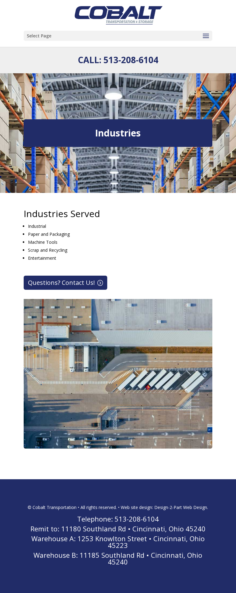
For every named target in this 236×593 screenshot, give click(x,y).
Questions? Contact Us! (61, 282)
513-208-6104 (131, 60)
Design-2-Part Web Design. (181, 507)
